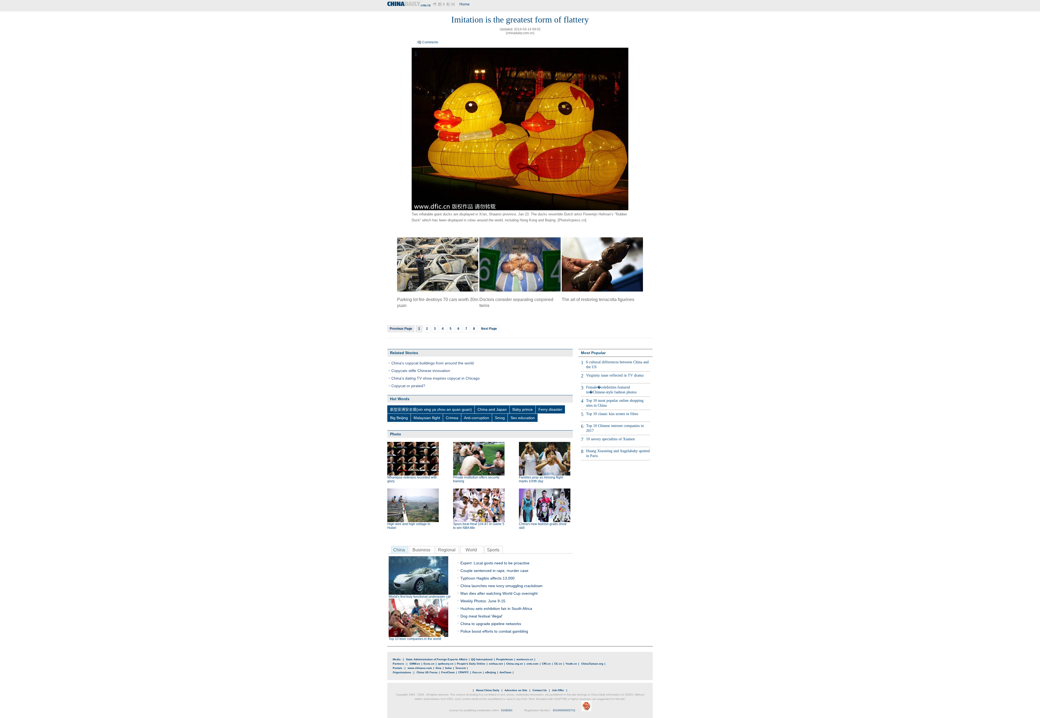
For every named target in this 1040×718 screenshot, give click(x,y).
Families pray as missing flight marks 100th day (541, 479)
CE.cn (558, 663)
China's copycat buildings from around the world (432, 363)
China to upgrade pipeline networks (490, 624)
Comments (430, 42)
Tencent (460, 668)
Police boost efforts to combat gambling (494, 631)
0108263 (506, 710)
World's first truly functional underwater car (420, 597)
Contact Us (539, 690)
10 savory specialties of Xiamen (610, 439)
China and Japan (492, 409)
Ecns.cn (429, 663)
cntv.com (532, 663)
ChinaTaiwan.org (592, 663)
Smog (500, 418)
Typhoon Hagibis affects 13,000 (487, 578)
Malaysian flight (427, 418)
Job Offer (558, 690)
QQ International (482, 659)
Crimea (452, 418)
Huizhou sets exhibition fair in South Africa (496, 608)
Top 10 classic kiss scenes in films (612, 414)
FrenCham (448, 672)
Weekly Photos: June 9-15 (482, 601)
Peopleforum (504, 659)
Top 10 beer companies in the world (415, 639)
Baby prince (522, 409)
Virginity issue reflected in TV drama (615, 375)
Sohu (448, 668)
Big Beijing (399, 418)
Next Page (489, 329)
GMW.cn (415, 663)
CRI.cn (546, 663)
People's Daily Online (471, 663)
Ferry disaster (550, 409)
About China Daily (487, 690)
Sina (438, 668)
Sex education (523, 418)
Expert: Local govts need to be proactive (494, 563)
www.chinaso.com (420, 668)
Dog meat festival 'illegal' (481, 616)
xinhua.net (496, 663)
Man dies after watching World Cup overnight (499, 593)
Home (464, 4)
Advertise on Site (516, 690)
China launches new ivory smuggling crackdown (501, 586)
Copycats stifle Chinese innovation (420, 370)
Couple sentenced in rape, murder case (494, 570)
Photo (395, 434)
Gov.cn (477, 672)
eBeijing (490, 672)
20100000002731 (564, 710)
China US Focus (427, 672)
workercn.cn (524, 659)
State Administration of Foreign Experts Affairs (436, 659)
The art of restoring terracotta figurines (598, 299)
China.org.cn (514, 663)
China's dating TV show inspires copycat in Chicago (435, 378)
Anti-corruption (476, 418)
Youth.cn (571, 663)
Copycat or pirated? (408, 386)
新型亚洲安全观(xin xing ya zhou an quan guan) (431, 409)
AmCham (505, 672)
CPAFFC (463, 672)
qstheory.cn (445, 663)
